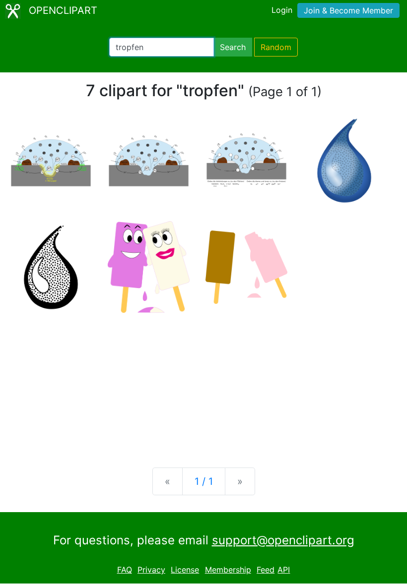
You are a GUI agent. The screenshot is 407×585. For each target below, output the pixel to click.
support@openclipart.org (283, 540)
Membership (228, 570)
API (283, 570)
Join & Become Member (348, 10)
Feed (265, 570)
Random (276, 47)
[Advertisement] (203, 382)
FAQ (124, 570)
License (185, 570)
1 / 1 (204, 481)
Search (233, 47)
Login (281, 10)
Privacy (151, 570)
